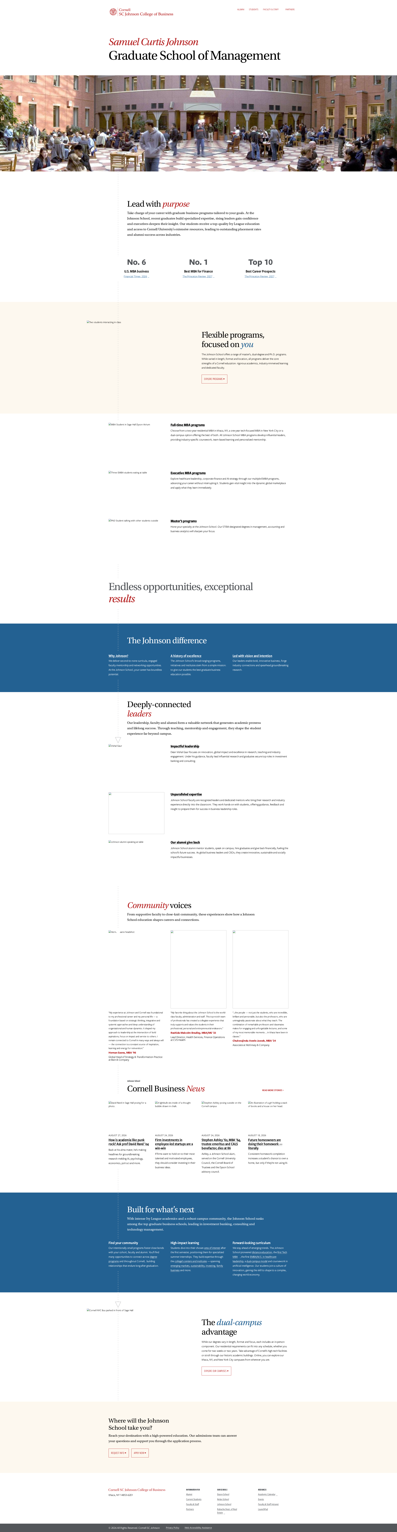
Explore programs (213, 379)
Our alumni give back (185, 842)
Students (253, 9)
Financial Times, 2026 (135, 276)
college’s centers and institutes (191, 1261)
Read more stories (272, 1090)
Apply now (139, 1453)
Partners (290, 9)
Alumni (240, 9)
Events (261, 1499)
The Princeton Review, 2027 (197, 276)
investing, (211, 1266)
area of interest (212, 1248)
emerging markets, (180, 1266)
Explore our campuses (215, 1371)
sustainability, (198, 1266)
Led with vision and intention (252, 655)
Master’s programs (184, 520)
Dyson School (223, 1494)
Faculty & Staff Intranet (268, 1504)
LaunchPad (263, 1509)
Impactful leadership (185, 746)
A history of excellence (186, 655)
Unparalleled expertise (186, 794)
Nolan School (223, 1499)
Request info (117, 1453)
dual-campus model (256, 1261)
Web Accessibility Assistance (198, 1527)
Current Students (193, 1499)
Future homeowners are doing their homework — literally (265, 1144)
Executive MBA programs (188, 472)
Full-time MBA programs (188, 424)
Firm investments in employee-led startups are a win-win (174, 1144)
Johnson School (224, 1504)
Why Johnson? (118, 655)
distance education (262, 1252)
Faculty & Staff (271, 9)
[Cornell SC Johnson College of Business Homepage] (144, 1490)
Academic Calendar (266, 1494)
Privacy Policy (172, 1527)
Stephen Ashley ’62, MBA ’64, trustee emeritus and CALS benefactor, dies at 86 (221, 1144)
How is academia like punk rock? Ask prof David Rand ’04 (129, 1141)
